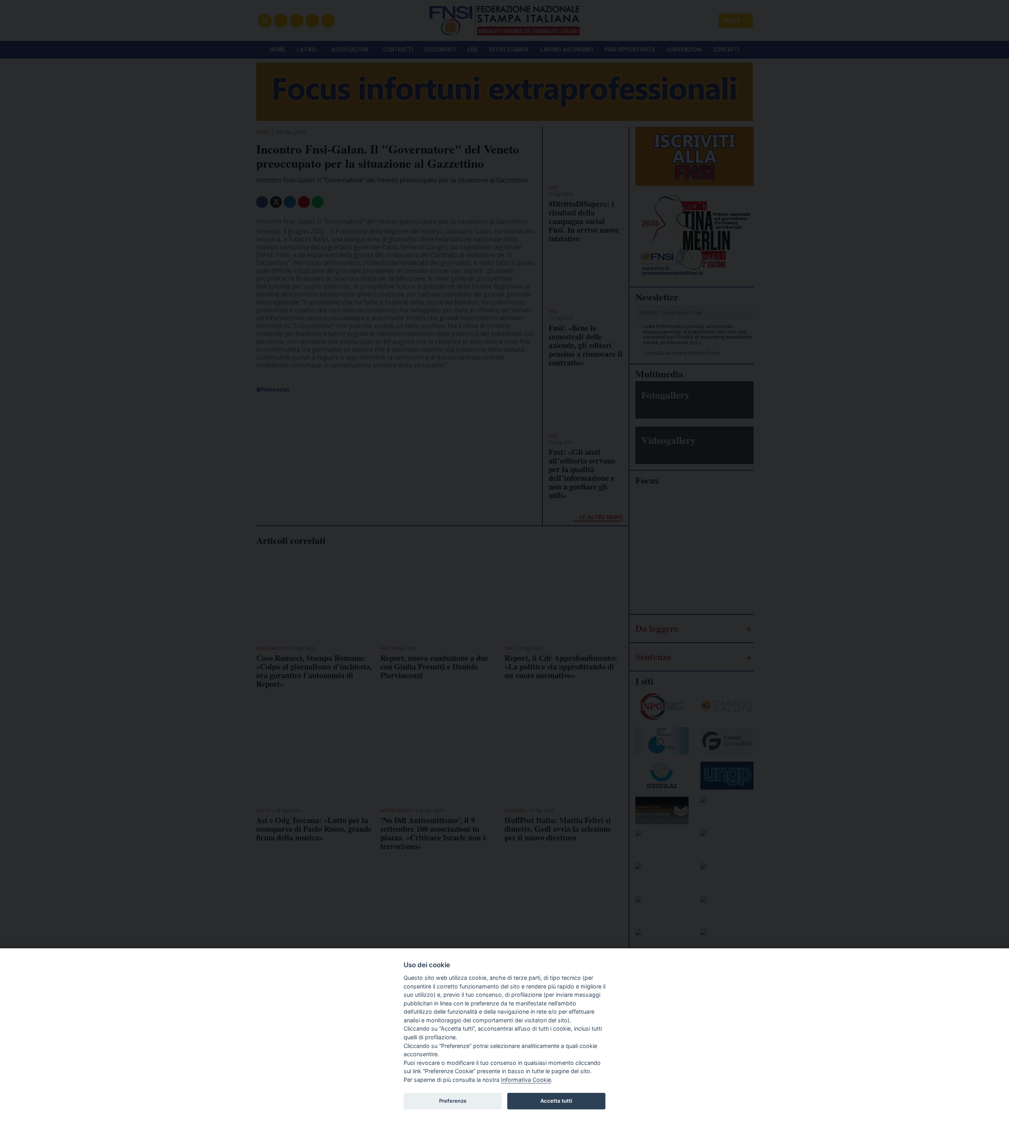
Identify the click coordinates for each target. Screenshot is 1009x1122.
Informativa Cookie (526, 1079)
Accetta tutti (556, 1101)
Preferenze (453, 1101)
